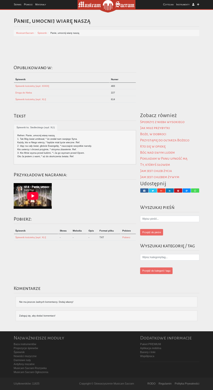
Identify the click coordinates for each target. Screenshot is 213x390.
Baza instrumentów (25, 344)
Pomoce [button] (28, 4)
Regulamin (165, 383)
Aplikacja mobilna (150, 348)
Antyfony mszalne (24, 364)
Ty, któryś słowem (155, 165)
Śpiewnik (19, 352)
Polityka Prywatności (187, 383)
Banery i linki (147, 352)
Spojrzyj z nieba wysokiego (162, 122)
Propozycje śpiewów (26, 348)
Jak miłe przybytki (155, 128)
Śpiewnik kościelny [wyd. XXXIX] (32, 86)
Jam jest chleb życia (156, 171)
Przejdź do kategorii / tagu (156, 270)
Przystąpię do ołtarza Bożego (164, 140)
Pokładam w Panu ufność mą (163, 158)
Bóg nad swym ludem (157, 153)
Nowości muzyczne (25, 356)
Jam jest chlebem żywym (159, 177)
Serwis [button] (17, 4)
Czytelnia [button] (168, 4)
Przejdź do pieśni (151, 232)
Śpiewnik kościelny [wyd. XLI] (30, 99)
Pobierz (126, 237)
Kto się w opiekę (153, 146)
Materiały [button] (40, 4)
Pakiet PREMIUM (150, 344)
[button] (193, 4)
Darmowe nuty (22, 360)
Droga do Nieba (23, 92)
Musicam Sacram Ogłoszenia (31, 372)
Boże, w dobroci (153, 134)
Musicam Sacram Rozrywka (30, 368)
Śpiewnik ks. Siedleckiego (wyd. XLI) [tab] (35, 127)
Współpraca (147, 356)
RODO (151, 383)
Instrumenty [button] (183, 4)
